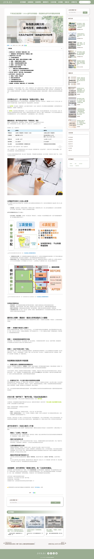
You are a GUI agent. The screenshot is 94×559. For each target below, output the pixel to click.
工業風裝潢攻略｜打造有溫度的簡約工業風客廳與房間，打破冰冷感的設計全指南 (81, 111)
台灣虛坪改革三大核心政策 (15, 55)
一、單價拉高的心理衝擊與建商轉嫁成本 (20, 68)
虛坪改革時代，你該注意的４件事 (16, 74)
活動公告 (67, 2)
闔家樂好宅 (45, 2)
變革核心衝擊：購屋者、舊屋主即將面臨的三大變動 (20, 59)
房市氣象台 (37, 487)
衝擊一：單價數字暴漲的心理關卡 (18, 61)
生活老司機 (53, 2)
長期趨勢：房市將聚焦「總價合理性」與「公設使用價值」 (22, 83)
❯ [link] (61, 146)
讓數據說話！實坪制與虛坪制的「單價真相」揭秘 (22, 53)
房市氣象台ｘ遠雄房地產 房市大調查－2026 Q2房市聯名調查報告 (16, 530)
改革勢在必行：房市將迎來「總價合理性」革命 (19, 52)
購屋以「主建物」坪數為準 (17, 76)
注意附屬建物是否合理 (16, 79)
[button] (61, 48)
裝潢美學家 (38, 2)
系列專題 (60, 2)
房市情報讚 (23, 2)
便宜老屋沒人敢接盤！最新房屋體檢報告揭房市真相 (81, 53)
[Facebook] (24, 45)
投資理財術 (30, 2)
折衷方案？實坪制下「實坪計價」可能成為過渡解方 (20, 72)
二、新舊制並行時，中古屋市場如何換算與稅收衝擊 (22, 70)
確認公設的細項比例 (15, 77)
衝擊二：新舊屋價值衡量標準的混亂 (19, 63)
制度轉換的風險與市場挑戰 (15, 66)
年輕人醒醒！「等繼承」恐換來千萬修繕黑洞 (81, 44)
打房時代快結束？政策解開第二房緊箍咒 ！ (81, 35)
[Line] (26, 45)
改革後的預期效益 (15, 57)
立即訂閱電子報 (13, 500)
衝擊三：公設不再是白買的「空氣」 (19, 65)
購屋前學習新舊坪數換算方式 (17, 81)
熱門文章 (81, 29)
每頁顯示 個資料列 (13, 127)
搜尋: (45, 127)
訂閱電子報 (74, 2)
